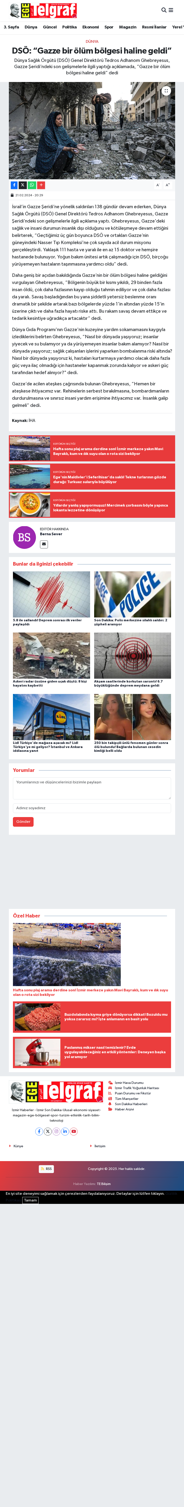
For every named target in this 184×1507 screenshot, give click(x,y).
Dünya (31, 27)
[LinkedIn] (65, 1132)
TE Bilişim (104, 1184)
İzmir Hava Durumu (129, 1083)
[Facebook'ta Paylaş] (14, 185)
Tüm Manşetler (126, 1099)
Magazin (127, 27)
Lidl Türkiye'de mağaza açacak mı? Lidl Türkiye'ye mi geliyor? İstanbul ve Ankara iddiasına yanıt (48, 747)
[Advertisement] (92, 873)
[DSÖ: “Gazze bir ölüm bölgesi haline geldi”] (92, 130)
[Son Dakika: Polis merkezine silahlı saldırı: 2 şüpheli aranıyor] (132, 594)
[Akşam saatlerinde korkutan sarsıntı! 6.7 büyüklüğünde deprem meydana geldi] (132, 656)
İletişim (100, 1146)
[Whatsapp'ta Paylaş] (32, 185)
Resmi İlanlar (154, 27)
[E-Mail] (44, 544)
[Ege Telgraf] (43, 10)
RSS (48, 1169)
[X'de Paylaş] (23, 185)
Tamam (30, 1200)
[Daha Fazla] (41, 185)
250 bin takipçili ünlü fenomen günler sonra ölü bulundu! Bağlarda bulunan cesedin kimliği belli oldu (131, 747)
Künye (18, 1146)
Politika (69, 27)
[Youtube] (74, 1132)
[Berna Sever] (24, 537)
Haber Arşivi (124, 1109)
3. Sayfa (11, 27)
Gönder (23, 822)
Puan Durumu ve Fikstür (133, 1093)
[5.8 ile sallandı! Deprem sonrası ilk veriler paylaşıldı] (51, 594)
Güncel (50, 27)
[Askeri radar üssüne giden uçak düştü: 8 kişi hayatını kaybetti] (51, 656)
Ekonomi (90, 27)
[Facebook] (39, 1132)
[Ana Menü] (171, 11)
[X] (48, 1132)
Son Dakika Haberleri (131, 1104)
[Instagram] (56, 1132)
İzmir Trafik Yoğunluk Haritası (137, 1088)
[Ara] (164, 11)
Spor (109, 27)
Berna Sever (51, 534)
